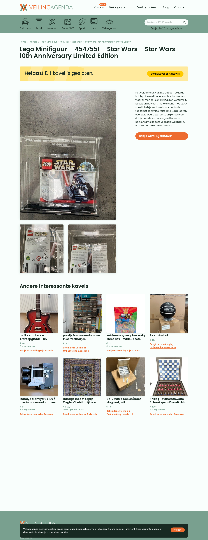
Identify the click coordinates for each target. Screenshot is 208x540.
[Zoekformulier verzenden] (184, 22)
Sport (82, 28)
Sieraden (52, 28)
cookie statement (125, 529)
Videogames (109, 28)
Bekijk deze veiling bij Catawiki (36, 350)
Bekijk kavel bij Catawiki (165, 73)
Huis (94, 28)
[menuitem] (98, 7)
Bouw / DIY (68, 28)
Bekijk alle (165, 28)
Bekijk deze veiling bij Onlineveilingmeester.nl (76, 349)
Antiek (39, 28)
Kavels (33, 41)
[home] (46, 7)
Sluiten (177, 529)
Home (23, 41)
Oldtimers (25, 28)
